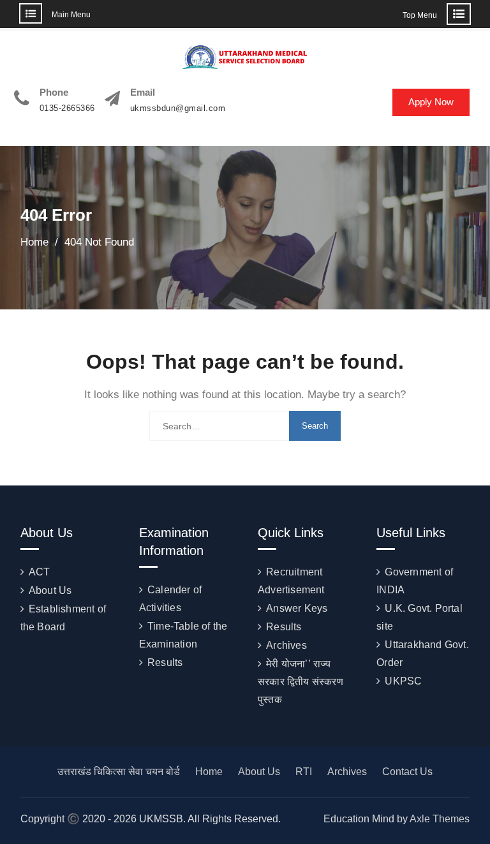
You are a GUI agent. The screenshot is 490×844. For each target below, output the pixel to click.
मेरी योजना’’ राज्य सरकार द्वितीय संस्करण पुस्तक (300, 681)
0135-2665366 (67, 108)
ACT (39, 571)
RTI (303, 771)
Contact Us (407, 771)
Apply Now (431, 101)
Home (209, 771)
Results (164, 662)
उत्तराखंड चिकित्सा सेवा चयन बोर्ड (118, 771)
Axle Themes (440, 818)
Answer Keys (296, 608)
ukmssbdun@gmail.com (178, 108)
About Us (50, 590)
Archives (286, 645)
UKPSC (403, 681)
